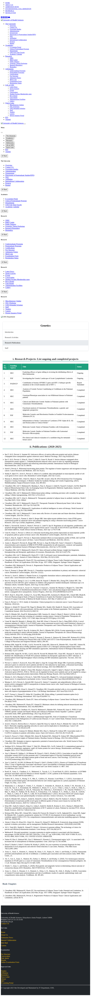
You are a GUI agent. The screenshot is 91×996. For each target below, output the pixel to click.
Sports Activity (14, 89)
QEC (11, 36)
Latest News (13, 87)
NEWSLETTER (10, 13)
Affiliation (13, 38)
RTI (6, 117)
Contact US (13, 27)
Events (12, 90)
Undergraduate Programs (17, 71)
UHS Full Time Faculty (17, 52)
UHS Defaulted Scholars (17, 108)
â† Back (4, 156)
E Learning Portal (15, 47)
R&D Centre (14, 60)
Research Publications (12, 343)
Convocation (14, 92)
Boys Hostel (13, 96)
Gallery (12, 101)
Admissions (9, 69)
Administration (14, 31)
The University (10, 24)
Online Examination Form (10, 962)
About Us (4, 935)
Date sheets (5, 958)
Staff (11, 110)
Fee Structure (14, 76)
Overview (13, 26)
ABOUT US (9, 5)
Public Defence (14, 61)
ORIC (11, 58)
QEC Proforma (14, 107)
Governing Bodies (15, 29)
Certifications (14, 74)
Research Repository (16, 65)
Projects (12, 42)
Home (3, 932)
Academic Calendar (16, 54)
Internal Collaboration (8, 940)
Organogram (14, 33)
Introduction (9, 332)
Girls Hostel (13, 97)
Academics (9, 45)
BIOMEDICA (9, 11)
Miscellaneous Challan (17, 105)
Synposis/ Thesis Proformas (18, 63)
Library (3, 979)
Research (8, 56)
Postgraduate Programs (17, 72)
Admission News (7, 938)
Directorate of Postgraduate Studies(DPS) (23, 34)
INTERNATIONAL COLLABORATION (18, 9)
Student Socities (21, 94)
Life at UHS (9, 85)
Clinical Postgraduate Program (19, 49)
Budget (12, 43)
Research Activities (11, 337)
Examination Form (16, 81)
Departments (14, 51)
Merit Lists (13, 79)
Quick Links (9, 103)
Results (3, 960)
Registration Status (16, 83)
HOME (7, 3)
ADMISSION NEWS (12, 7)
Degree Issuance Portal (17, 115)
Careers (12, 114)
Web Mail (4, 943)
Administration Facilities (17, 99)
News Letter (5, 977)
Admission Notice (15, 78)
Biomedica (13, 67)
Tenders (12, 112)
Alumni (8, 119)
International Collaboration (18, 40)
